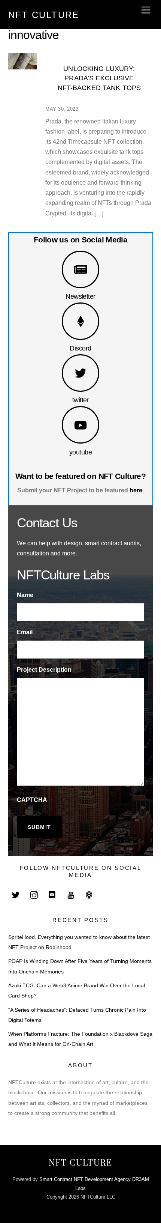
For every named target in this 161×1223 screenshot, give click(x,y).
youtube (80, 452)
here (136, 490)
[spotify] (89, 894)
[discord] (52, 894)
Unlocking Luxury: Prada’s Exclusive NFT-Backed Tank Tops (99, 78)
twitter (80, 400)
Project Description (44, 669)
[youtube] (70, 894)
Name (25, 595)
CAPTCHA (32, 800)
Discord (80, 348)
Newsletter (80, 296)
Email (25, 632)
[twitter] (15, 894)
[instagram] (34, 894)
